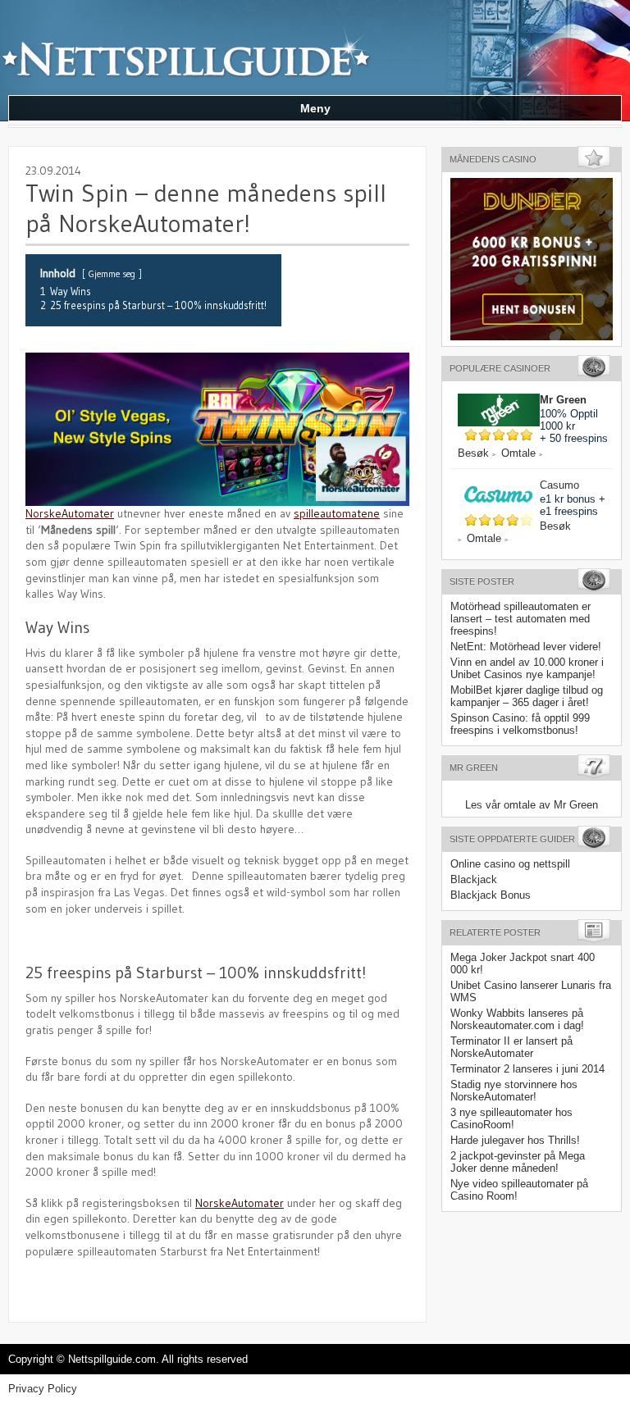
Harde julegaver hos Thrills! (515, 1140)
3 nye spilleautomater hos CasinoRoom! (511, 1118)
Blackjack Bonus (490, 895)
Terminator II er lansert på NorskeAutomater (511, 1047)
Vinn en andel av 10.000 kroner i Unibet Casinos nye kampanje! (527, 668)
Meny (315, 108)
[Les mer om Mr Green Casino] (499, 400)
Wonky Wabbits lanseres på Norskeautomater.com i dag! (517, 1019)
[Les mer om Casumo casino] (499, 485)
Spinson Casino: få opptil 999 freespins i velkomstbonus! (520, 724)
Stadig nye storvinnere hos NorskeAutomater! (514, 1090)
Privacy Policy (42, 1389)
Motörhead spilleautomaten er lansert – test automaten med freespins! (520, 618)
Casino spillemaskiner (188, 45)
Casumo (559, 485)
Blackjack (473, 879)
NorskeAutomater (69, 513)
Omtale (521, 453)
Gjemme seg (112, 274)
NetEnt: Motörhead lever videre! (525, 646)
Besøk (476, 453)
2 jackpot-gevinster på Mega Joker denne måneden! (517, 1162)
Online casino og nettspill (510, 864)
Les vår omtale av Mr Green (531, 805)
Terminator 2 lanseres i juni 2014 (527, 1069)
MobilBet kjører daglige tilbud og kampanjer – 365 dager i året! (526, 696)
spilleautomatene (337, 513)
